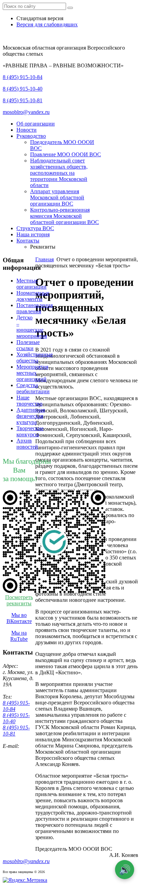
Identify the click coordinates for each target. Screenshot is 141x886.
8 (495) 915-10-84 (22, 77)
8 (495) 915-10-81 (22, 100)
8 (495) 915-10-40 (22, 89)
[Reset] (70, 8)
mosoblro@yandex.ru (26, 112)
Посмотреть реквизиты (19, 600)
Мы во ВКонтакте (19, 618)
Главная (44, 259)
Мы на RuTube (19, 636)
